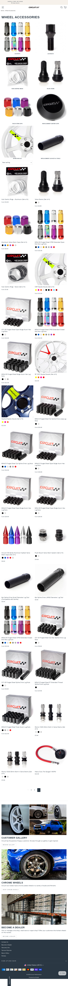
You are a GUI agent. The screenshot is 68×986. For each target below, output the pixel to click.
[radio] (36, 202)
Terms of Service (6, 950)
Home (2, 10)
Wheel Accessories (10, 10)
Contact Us (5, 942)
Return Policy (5, 953)
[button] (35, 969)
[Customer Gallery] (34, 819)
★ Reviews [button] (9, 980)
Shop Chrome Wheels (11, 889)
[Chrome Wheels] (34, 864)
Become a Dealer (9, 936)
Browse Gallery (9, 845)
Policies (4, 956)
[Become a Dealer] (34, 909)
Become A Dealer (7, 945)
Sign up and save (9, 961)
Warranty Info (6, 948)
